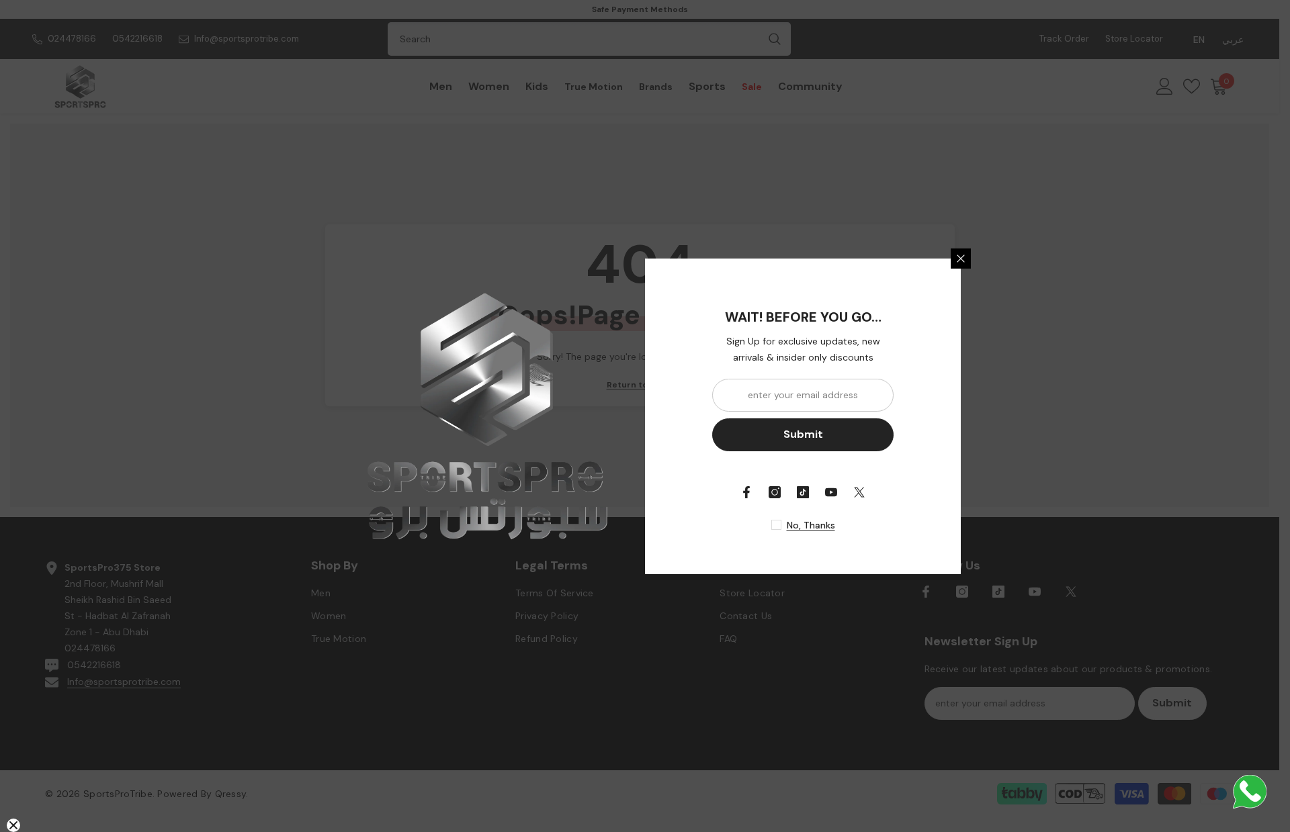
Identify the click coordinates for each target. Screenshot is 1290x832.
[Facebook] (746, 492)
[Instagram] (775, 492)
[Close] (961, 258)
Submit (803, 434)
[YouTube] (831, 492)
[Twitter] (859, 492)
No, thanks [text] (811, 525)
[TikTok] (803, 492)
